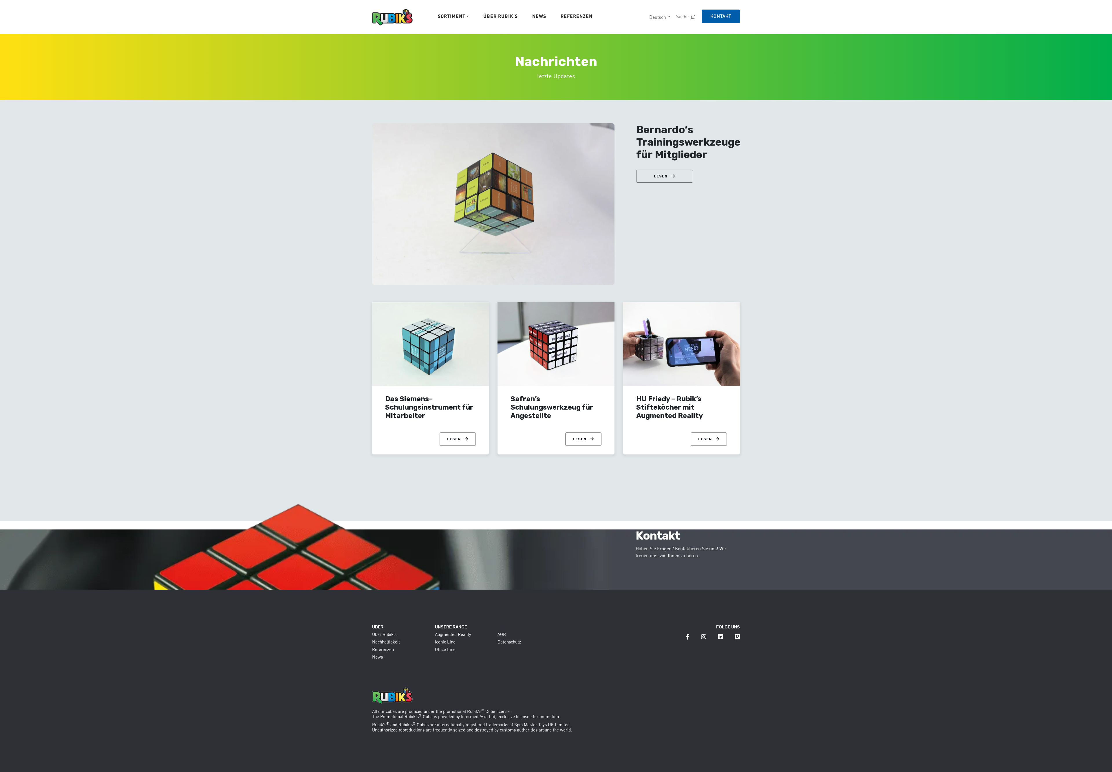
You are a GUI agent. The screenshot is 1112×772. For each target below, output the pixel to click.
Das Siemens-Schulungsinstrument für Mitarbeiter (429, 407)
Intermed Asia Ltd (478, 716)
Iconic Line (445, 642)
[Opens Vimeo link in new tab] (737, 636)
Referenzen (576, 16)
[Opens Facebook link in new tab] (687, 636)
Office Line (445, 649)
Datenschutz (509, 642)
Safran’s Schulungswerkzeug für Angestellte (552, 407)
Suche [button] (682, 16)
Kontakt (720, 16)
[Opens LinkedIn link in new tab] (720, 636)
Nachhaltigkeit (386, 642)
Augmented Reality (453, 634)
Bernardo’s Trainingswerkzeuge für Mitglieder (688, 142)
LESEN (661, 176)
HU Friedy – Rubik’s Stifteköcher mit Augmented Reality (669, 407)
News (539, 16)
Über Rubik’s (500, 16)
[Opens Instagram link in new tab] (703, 636)
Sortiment (451, 16)
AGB (502, 634)
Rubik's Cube (481, 711)
